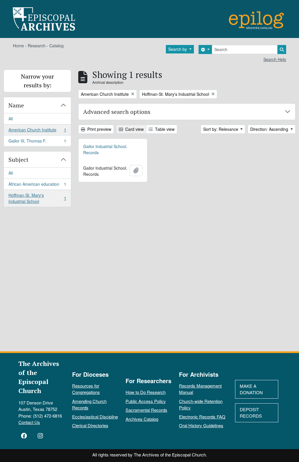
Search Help (274, 59)
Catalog (56, 45)
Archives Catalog (142, 419)
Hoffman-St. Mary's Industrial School (37, 198)
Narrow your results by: (37, 80)
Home (18, 45)
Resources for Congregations (86, 389)
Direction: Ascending (269, 129)
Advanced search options (116, 112)
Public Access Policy (146, 401)
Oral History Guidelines (201, 425)
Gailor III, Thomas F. (37, 142)
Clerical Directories (90, 425)
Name (16, 105)
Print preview (98, 129)
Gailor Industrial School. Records (105, 149)
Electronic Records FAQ (202, 417)
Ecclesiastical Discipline (95, 417)
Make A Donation (251, 389)
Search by (178, 49)
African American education (37, 185)
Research (37, 45)
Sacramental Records (146, 410)
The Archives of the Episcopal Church (38, 377)
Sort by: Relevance (221, 129)
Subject (18, 160)
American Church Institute (37, 131)
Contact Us (29, 422)
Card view (134, 129)
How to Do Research (146, 392)
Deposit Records (251, 412)
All (10, 118)
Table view (164, 129)
